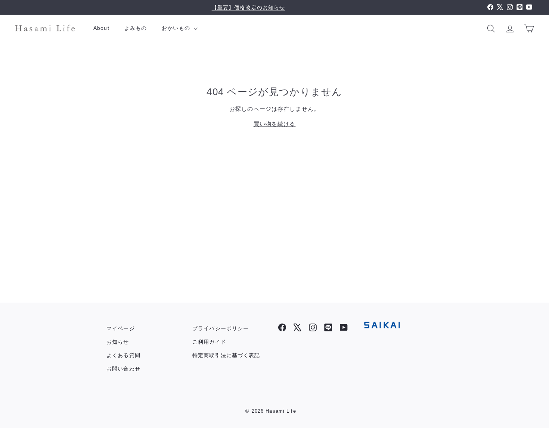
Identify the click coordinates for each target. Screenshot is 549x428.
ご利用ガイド (209, 342)
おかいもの (177, 28)
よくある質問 (123, 355)
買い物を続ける (275, 124)
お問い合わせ (123, 369)
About (101, 28)
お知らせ (117, 342)
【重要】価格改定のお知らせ (248, 7)
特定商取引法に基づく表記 (226, 355)
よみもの (135, 28)
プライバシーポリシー (220, 328)
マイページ (120, 328)
